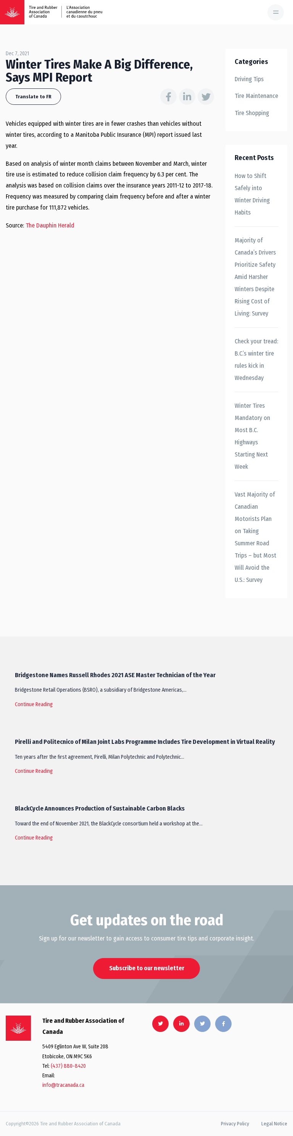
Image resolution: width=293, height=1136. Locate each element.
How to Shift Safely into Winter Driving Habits (252, 194)
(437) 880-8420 (68, 1066)
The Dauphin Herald (50, 225)
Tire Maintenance (256, 95)
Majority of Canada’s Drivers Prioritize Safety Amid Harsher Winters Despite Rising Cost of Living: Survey (255, 277)
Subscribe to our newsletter (146, 968)
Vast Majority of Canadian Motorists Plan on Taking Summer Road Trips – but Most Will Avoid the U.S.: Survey (255, 537)
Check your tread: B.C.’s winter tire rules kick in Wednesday (256, 359)
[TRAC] (12, 12)
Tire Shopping (252, 113)
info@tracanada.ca (63, 1085)
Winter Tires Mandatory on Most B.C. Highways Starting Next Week (252, 436)
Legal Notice (274, 1123)
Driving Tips (249, 79)
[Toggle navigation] (275, 12)
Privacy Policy (235, 1123)
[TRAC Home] (18, 1028)
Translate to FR (33, 96)
